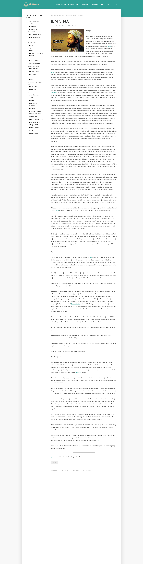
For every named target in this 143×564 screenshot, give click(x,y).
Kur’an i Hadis (32, 42)
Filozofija (32, 74)
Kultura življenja (33, 95)
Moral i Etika (32, 32)
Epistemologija (34, 69)
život (90, 257)
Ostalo (31, 130)
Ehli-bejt (32, 108)
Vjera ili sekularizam (36, 119)
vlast (109, 46)
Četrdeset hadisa (34, 63)
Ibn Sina (54, 462)
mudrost (78, 372)
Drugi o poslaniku (35, 114)
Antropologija (34, 71)
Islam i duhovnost (35, 127)
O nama (108, 4)
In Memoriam (33, 133)
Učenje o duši (33, 125)
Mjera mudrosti (34, 48)
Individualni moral (35, 40)
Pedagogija (32, 89)
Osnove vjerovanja (33, 21)
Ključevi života (34, 60)
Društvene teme (34, 122)
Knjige (78, 4)
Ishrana (31, 100)
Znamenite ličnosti (35, 111)
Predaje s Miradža (35, 58)
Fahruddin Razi (75, 304)
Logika (31, 80)
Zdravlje (32, 97)
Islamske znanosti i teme (97, 4)
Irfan (31, 77)
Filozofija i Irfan (33, 66)
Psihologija (33, 87)
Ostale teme (31, 106)
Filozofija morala (35, 34)
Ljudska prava (33, 103)
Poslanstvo (33, 26)
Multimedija (85, 4)
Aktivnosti (71, 4)
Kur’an (31, 45)
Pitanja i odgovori (61, 4)
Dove (29, 92)
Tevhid (31, 23)
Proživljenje (33, 29)
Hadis (31, 51)
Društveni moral (34, 37)
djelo (57, 210)
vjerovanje (54, 92)
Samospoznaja (34, 116)
